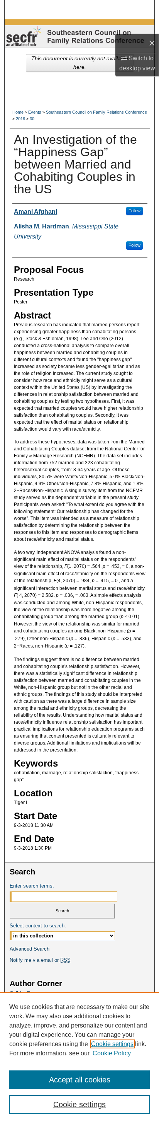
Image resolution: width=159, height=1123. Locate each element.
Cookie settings (112, 1044)
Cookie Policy (112, 1053)
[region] (79, 1057)
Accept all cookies (79, 1079)
